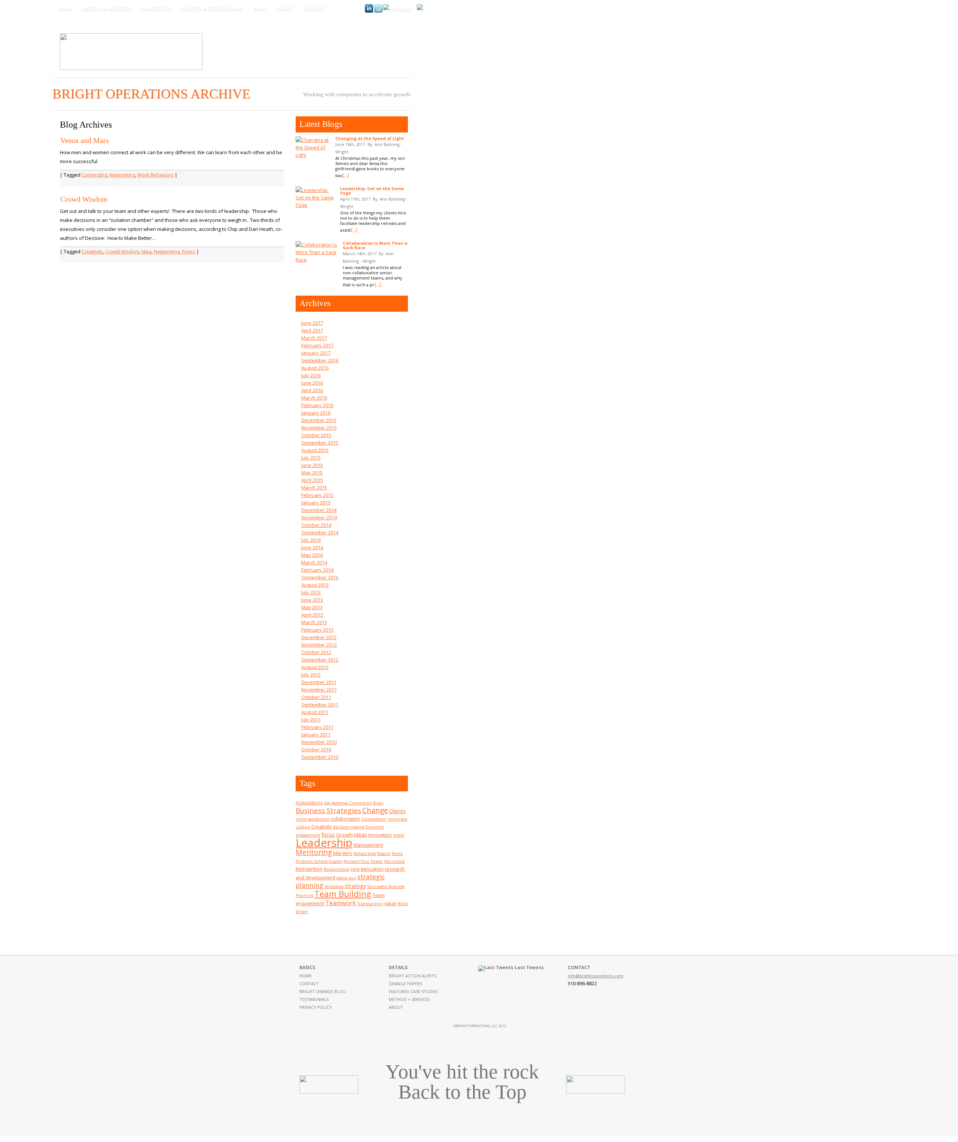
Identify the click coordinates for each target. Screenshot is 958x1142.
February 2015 (317, 495)
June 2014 (312, 547)
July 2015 (311, 457)
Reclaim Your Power (363, 861)
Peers (188, 251)
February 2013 (317, 629)
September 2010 (319, 757)
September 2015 (319, 442)
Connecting (94, 174)
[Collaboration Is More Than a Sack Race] (317, 252)
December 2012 (318, 637)
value (390, 903)
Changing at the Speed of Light (369, 138)
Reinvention (309, 868)
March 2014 (314, 562)
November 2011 (319, 689)
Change (375, 810)
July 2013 (311, 592)
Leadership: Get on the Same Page (372, 191)
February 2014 (317, 570)
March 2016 (314, 397)
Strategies (334, 886)
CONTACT (309, 983)
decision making (348, 827)
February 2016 (317, 405)
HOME (305, 975)
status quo (346, 877)
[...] (345, 175)
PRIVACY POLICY (315, 1007)
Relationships (337, 869)
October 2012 (316, 652)
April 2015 (312, 480)
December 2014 (318, 510)
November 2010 (319, 742)
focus (328, 834)
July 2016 (311, 375)
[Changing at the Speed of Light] (314, 147)
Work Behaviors (155, 174)
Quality (335, 861)
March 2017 (314, 338)
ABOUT (396, 1007)
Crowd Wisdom (84, 199)
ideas (360, 834)
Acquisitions (309, 802)
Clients (397, 811)
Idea (146, 251)
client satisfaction (313, 819)
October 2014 (316, 525)
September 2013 (319, 577)
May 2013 (312, 607)
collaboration (345, 818)
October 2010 (316, 749)
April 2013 (312, 614)
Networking (122, 174)
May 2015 (312, 472)
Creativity (92, 251)
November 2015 (319, 427)
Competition (373, 819)
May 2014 (312, 555)
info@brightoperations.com (595, 975)
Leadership (324, 842)
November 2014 (319, 517)
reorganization (367, 868)
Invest (398, 835)
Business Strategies (328, 810)
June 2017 (312, 323)
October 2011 (316, 697)
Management (368, 845)
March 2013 (314, 622)
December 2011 (318, 682)
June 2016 (312, 382)
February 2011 (317, 727)
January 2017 (315, 352)
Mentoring (314, 852)
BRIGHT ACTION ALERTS (412, 975)
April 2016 (312, 390)
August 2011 (315, 712)
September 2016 (319, 360)
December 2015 (318, 420)
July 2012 (311, 674)
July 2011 (311, 719)
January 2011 (315, 734)
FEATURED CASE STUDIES (413, 991)
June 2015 (312, 465)
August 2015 (315, 450)
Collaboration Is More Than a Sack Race (375, 245)
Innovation (380, 834)
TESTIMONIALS (314, 999)
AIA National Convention (348, 803)
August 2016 (315, 367)
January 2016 (315, 412)
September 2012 (319, 659)
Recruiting (394, 861)
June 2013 (312, 599)
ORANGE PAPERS (405, 983)
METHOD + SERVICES (409, 999)
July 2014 (311, 540)
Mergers (342, 853)
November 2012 (319, 644)
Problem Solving (311, 861)
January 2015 (315, 502)
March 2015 (314, 487)
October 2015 (316, 435)
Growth (344, 834)
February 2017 (317, 345)
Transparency (370, 903)
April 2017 (312, 330)
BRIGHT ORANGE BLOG (322, 991)
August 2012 (315, 667)
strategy (355, 885)
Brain (378, 803)
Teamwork (340, 903)
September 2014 (319, 532)
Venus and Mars (84, 140)
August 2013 (315, 584)
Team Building (342, 894)
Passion (384, 853)
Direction (375, 827)
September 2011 (319, 704)
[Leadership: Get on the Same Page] (316, 197)
